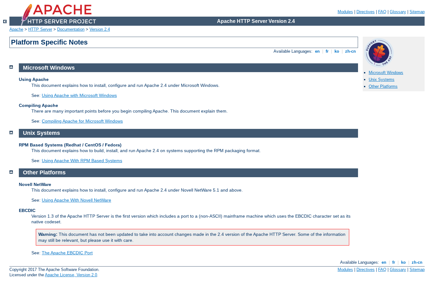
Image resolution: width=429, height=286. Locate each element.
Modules (345, 11)
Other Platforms (383, 86)
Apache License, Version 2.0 (71, 275)
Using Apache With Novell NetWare (76, 200)
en (317, 51)
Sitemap (417, 11)
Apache (16, 29)
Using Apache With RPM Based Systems (82, 160)
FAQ (382, 11)
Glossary (398, 11)
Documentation (70, 29)
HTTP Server (40, 29)
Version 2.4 (100, 29)
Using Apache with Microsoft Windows (79, 95)
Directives (365, 11)
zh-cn (350, 51)
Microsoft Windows (386, 72)
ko (336, 51)
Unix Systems (381, 79)
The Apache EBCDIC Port (67, 252)
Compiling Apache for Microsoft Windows (82, 121)
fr (327, 51)
